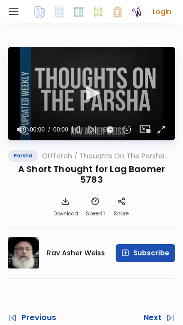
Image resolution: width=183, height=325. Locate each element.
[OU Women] (137, 11)
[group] (22, 129)
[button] (162, 12)
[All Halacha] (78, 11)
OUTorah (57, 156)
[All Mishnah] (59, 11)
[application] (91, 93)
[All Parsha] (98, 11)
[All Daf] (117, 11)
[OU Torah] (39, 11)
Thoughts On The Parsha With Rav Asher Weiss (122, 156)
